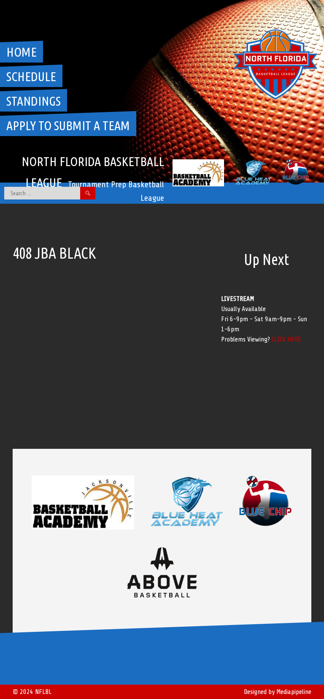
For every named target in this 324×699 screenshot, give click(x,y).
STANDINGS (33, 101)
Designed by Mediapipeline (277, 692)
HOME (21, 52)
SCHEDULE (31, 76)
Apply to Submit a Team (68, 125)
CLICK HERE (286, 339)
